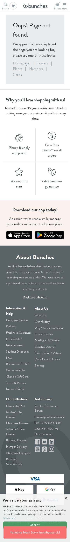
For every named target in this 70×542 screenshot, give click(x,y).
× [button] (65, 498)
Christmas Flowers (17, 423)
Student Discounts (17, 351)
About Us (41, 308)
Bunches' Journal (45, 346)
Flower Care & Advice (48, 353)
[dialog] (35, 518)
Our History (42, 321)
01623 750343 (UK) (48, 423)
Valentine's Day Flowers (15, 431)
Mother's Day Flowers (14, 414)
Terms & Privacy (16, 383)
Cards (17, 74)
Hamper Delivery (16, 446)
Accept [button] (35, 525)
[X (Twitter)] (44, 442)
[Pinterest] (44, 449)
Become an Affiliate (18, 364)
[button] (13, 5)
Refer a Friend (14, 345)
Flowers (42, 63)
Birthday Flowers (16, 440)
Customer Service (17, 320)
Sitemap (40, 365)
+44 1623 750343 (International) (46, 431)
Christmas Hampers (18, 452)
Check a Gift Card (17, 376)
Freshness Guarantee (19, 332)
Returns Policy (15, 389)
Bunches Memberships (14, 461)
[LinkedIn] (51, 442)
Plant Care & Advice (47, 359)
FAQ (9, 357)
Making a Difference (47, 340)
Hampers (36, 69)
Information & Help (15, 311)
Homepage (21, 63)
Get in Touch (43, 399)
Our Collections (17, 399)
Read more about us (35, 297)
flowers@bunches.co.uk (49, 416)
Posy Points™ (14, 339)
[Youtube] (37, 449)
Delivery (11, 326)
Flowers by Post (15, 406)
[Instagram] (51, 449)
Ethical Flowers (44, 334)
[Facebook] (37, 442)
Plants (17, 69)
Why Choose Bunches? (49, 327)
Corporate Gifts (15, 370)
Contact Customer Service (46, 408)
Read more (9, 518)
